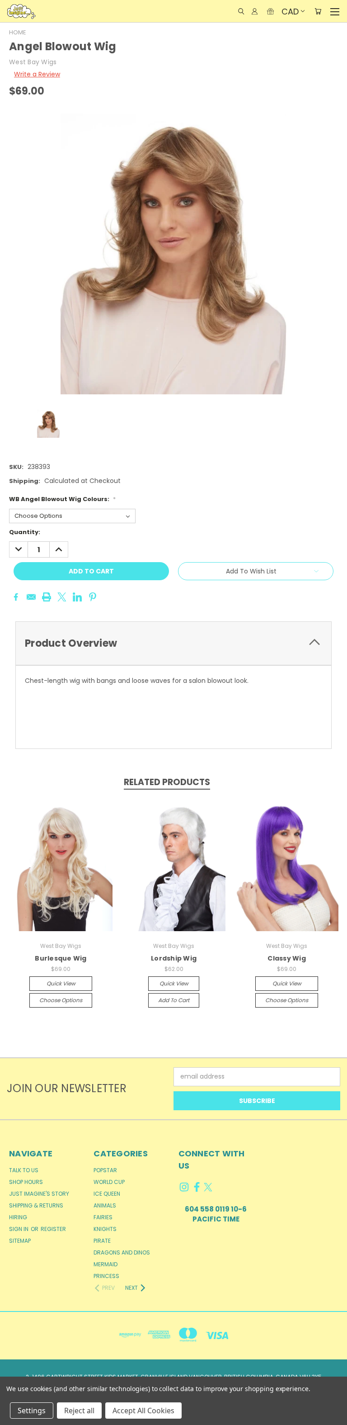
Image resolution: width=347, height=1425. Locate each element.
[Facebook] (15, 596)
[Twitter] (61, 596)
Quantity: (24, 532)
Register (53, 1229)
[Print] (46, 596)
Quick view (61, 983)
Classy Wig (286, 958)
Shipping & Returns (36, 1205)
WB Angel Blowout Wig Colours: (62, 499)
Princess (106, 1276)
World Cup (109, 1182)
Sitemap (20, 1241)
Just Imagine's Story (39, 1194)
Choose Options (60, 1000)
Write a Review (37, 74)
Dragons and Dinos (122, 1252)
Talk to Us (23, 1170)
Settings (32, 1411)
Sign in (19, 1229)
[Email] (31, 596)
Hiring (18, 1217)
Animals (105, 1205)
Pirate (102, 1241)
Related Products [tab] (167, 782)
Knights (105, 1229)
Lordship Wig (174, 958)
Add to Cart (173, 1000)
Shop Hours (26, 1182)
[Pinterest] (92, 596)
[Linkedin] (77, 596)
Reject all (79, 1411)
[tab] (173, 643)
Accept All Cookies (143, 1411)
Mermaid (105, 1264)
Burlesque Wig (60, 958)
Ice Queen (107, 1194)
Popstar (105, 1170)
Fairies (103, 1217)
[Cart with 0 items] (318, 11)
